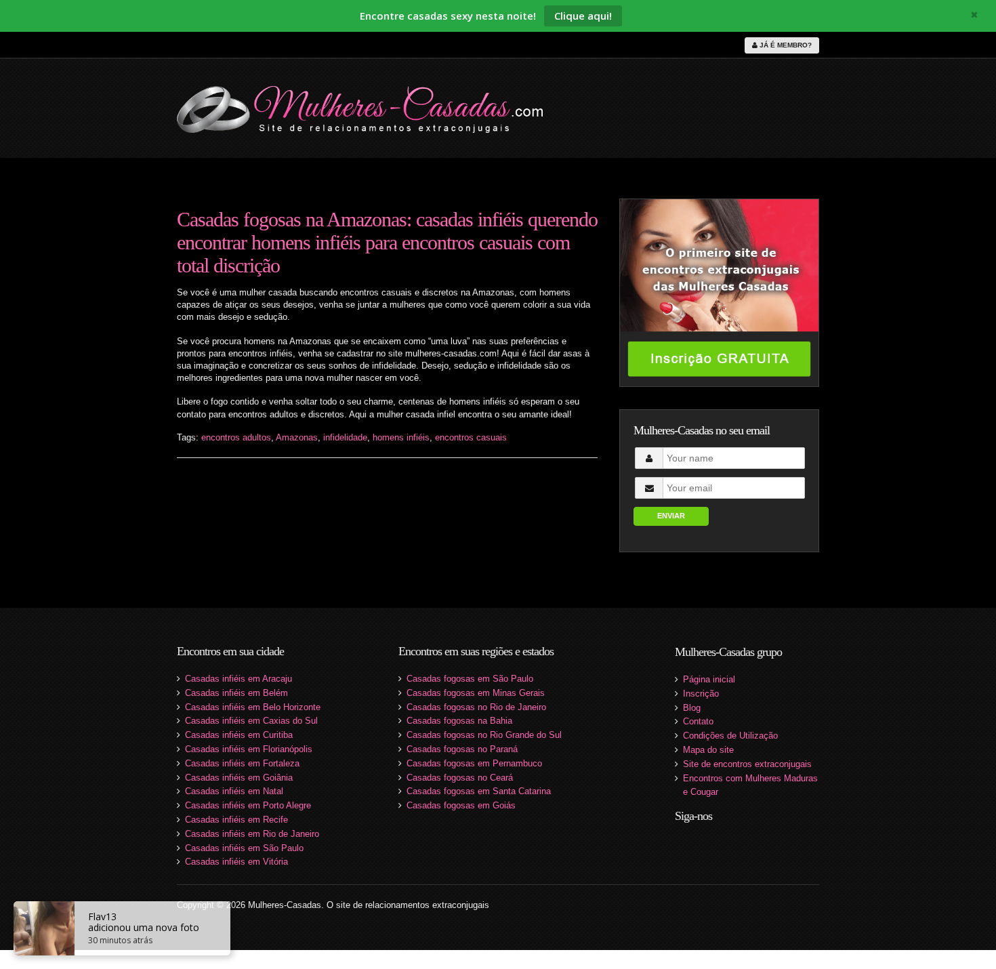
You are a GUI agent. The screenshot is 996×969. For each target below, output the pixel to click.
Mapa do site (708, 750)
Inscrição (701, 693)
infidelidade (345, 437)
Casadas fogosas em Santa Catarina (479, 791)
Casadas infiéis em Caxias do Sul (251, 721)
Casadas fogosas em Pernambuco (474, 763)
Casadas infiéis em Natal (234, 791)
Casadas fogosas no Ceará (460, 777)
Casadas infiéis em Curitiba (239, 735)
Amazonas (297, 437)
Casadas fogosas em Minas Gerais (476, 693)
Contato (698, 721)
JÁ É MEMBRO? (785, 45)
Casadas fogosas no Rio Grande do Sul (484, 735)
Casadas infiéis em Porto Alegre (248, 805)
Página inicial (709, 679)
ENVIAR (671, 516)
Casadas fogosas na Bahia (459, 721)
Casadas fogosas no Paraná (462, 749)
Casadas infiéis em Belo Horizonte (252, 707)
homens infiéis (401, 437)
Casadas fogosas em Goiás (461, 805)
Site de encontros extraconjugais (747, 764)
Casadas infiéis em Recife (236, 820)
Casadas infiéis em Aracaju (238, 679)
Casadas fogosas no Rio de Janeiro (476, 707)
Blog (692, 708)
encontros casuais (471, 437)
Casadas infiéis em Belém (236, 693)
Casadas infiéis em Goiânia (239, 777)
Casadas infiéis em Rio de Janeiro (252, 834)
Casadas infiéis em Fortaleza (242, 763)
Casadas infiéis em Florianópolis (248, 749)
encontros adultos (236, 437)
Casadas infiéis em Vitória (236, 862)
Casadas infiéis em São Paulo (244, 848)
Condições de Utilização (730, 735)
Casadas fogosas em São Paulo (470, 679)
